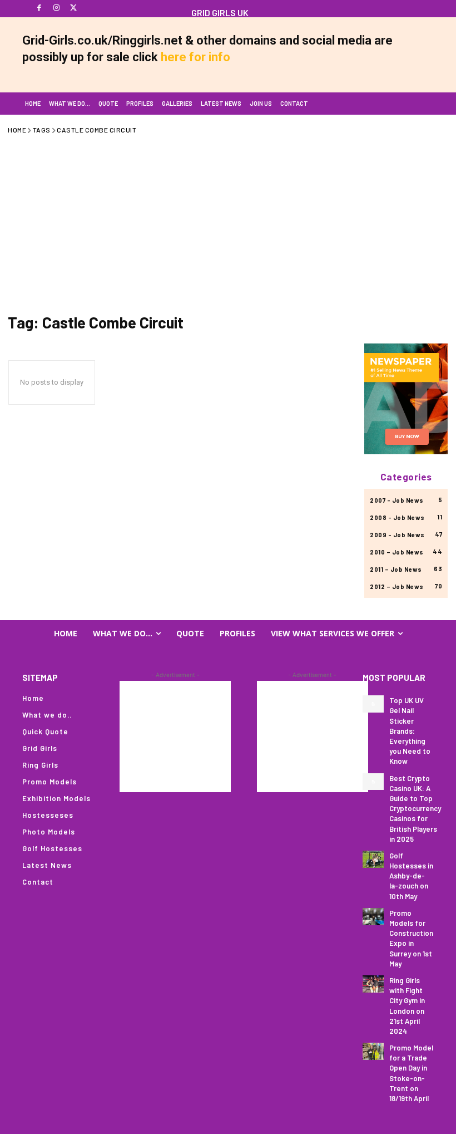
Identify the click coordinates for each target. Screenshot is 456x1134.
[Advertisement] (228, 222)
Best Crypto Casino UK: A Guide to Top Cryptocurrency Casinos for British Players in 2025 (415, 808)
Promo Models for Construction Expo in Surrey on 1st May (411, 938)
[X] (74, 8)
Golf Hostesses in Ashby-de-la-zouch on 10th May (411, 876)
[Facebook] (39, 8)
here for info (195, 57)
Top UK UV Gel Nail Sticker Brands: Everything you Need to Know (409, 730)
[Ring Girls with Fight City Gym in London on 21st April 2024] (373, 984)
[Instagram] (56, 8)
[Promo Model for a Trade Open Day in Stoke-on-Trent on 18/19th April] (373, 1051)
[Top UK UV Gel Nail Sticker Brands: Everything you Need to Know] (373, 704)
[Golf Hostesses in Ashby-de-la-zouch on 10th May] (373, 859)
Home (17, 130)
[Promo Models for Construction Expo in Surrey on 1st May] (373, 916)
